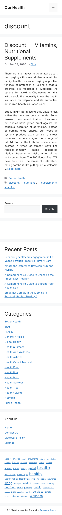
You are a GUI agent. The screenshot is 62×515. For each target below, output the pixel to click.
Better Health (17, 178)
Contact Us (11, 432)
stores (7, 496)
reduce (7, 492)
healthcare (10, 474)
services (38, 491)
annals (24, 459)
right (13, 492)
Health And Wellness (17, 352)
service (28, 492)
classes (23, 462)
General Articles (14, 336)
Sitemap (9, 442)
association (51, 459)
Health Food (12, 367)
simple (48, 492)
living (8, 483)
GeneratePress (48, 510)
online (20, 487)
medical (27, 483)
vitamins (10, 187)
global (32, 468)
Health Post (12, 377)
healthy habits (11, 479)
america (16, 459)
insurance (51, 479)
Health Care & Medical (18, 362)
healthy (35, 473)
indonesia (41, 479)
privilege (28, 487)
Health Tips (11, 387)
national (37, 484)
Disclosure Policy (15, 437)
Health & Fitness (14, 346)
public (37, 487)
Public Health (13, 402)
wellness (36, 496)
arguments (33, 459)
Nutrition (10, 397)
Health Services (14, 382)
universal (15, 496)
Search (9, 203)
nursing (50, 483)
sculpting (20, 492)
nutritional (30, 182)
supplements (49, 182)
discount (14, 182)
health (43, 467)
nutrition (10, 487)
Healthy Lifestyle (27, 479)
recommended (48, 488)
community (33, 463)
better (15, 462)
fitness (8, 468)
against (8, 459)
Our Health (15, 7)
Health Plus (11, 372)
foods (16, 468)
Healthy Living (13, 392)
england (49, 463)
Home (8, 427)
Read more (14, 168)
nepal (43, 484)
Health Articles (13, 357)
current (41, 463)
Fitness (9, 331)
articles (42, 459)
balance (8, 463)
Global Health (13, 341)
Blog (7, 326)
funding (23, 469)
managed (17, 484)
